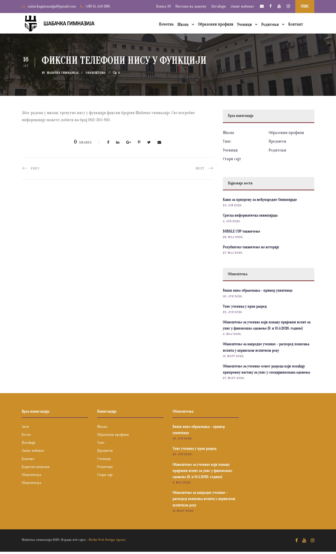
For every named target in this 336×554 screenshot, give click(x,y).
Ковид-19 (163, 6)
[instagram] (288, 6)
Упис (227, 141)
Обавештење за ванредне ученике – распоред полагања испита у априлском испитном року (204, 499)
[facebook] (270, 6)
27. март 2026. (234, 378)
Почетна (166, 24)
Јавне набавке (242, 6)
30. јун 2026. (233, 296)
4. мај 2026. (232, 334)
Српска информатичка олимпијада (250, 215)
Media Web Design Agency (107, 540)
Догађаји (218, 6)
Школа (183, 24)
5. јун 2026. (231, 221)
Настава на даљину (190, 6)
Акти (25, 427)
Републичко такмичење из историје (251, 247)
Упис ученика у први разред (245, 306)
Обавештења (96, 72)
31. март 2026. (233, 356)
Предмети (277, 141)
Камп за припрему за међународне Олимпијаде (260, 200)
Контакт (295, 24)
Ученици (244, 24)
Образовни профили (215, 24)
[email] (262, 6)
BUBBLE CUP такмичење (241, 231)
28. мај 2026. (233, 237)
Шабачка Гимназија (63, 72)
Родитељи (270, 24)
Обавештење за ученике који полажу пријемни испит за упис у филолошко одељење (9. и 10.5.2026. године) (202, 471)
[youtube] (279, 6)
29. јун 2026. (233, 312)
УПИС (305, 6)
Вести (26, 435)
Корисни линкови (36, 467)
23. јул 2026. (232, 205)
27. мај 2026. (233, 252)
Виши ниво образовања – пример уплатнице (258, 290)
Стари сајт (232, 159)
